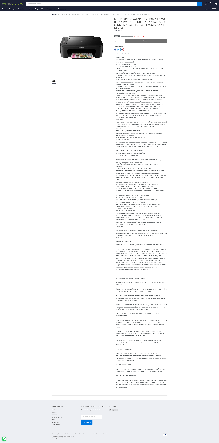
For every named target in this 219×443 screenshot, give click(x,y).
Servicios (21, 9)
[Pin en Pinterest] (123, 49)
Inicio (4, 9)
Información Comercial (124, 241)
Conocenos (51, 9)
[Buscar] (199, 4)
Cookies (115, 434)
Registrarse (86, 422)
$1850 (206, 4)
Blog (42, 9)
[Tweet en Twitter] (118, 49)
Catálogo (12, 9)
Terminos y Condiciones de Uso (60, 434)
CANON (119, 31)
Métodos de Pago (32, 9)
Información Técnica (123, 54)
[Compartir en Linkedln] (121, 49)
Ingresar (207, 9)
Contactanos (62, 9)
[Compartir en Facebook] (115, 49)
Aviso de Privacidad (76, 434)
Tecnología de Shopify (58, 438)
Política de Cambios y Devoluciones (101, 434)
